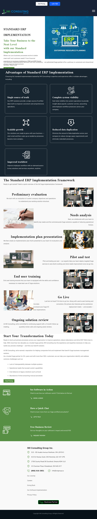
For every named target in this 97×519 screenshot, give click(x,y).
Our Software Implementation (37, 490)
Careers (29, 480)
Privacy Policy (32, 495)
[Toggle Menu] (93, 12)
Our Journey (31, 476)
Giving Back (31, 485)
